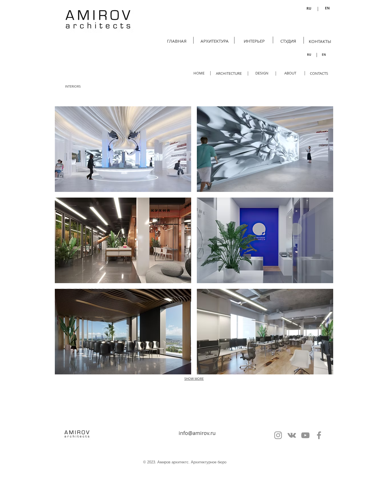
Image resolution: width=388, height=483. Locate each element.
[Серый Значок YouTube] (305, 435)
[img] (123, 149)
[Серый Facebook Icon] (319, 435)
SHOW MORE (194, 378)
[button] (73, 86)
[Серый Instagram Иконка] (278, 435)
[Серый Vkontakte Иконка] (292, 435)
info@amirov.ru (197, 433)
